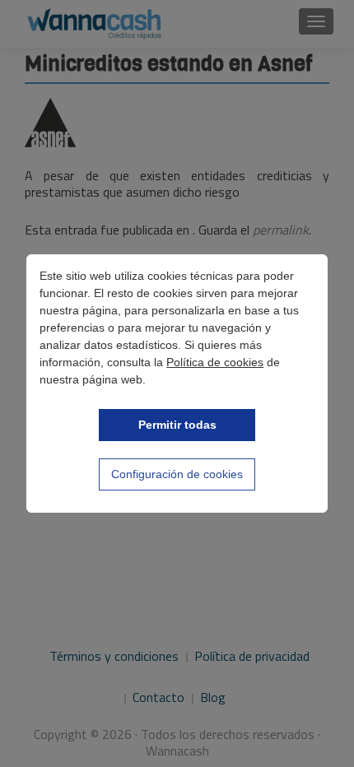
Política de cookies (214, 362)
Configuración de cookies (177, 474)
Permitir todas (177, 424)
